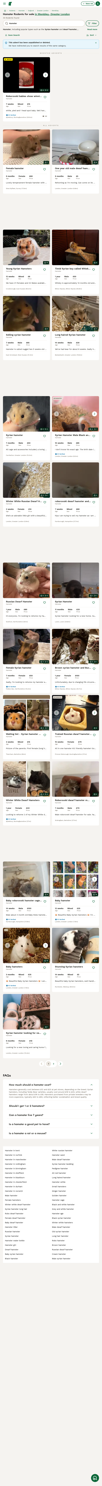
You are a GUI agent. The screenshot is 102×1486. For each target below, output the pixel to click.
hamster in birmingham (15, 1168)
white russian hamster (62, 1150)
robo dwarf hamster (14, 1213)
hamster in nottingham (15, 1164)
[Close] (96, 43)
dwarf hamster (11, 1249)
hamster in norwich (14, 1191)
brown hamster (59, 1245)
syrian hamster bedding (62, 1164)
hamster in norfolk (13, 1155)
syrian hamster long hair (16, 1209)
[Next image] (45, 74)
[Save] (45, 97)
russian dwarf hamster (62, 1249)
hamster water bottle (15, 1240)
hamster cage (58, 1200)
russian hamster (12, 1231)
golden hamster (59, 1195)
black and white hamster (63, 1204)
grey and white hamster (63, 1209)
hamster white (58, 1182)
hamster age (57, 1213)
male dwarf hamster (61, 1159)
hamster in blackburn (15, 1177)
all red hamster (59, 1173)
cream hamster (59, 1254)
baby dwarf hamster (14, 1222)
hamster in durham (13, 1186)
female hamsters (13, 1200)
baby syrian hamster (14, 1254)
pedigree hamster (60, 1168)
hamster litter (11, 1227)
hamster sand (58, 1155)
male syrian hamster (61, 1258)
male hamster (11, 1195)
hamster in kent (12, 1150)
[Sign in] (98, 3)
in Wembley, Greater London (52, 14)
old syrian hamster (60, 1231)
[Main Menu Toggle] (4, 3)
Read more (92, 29)
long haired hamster (61, 1177)
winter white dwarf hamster (17, 1204)
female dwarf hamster (15, 1218)
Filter (94, 23)
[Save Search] (95, 1478)
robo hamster (58, 1240)
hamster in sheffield (14, 1173)
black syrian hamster (61, 1218)
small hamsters (59, 1186)
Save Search (14, 35)
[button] (26, 75)
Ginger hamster (59, 1191)
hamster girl (10, 1245)
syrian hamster (12, 1236)
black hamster (11, 1258)
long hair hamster (60, 1236)
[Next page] (60, 1063)
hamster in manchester (15, 1159)
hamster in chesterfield (15, 1182)
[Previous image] (7, 74)
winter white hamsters (62, 1222)
